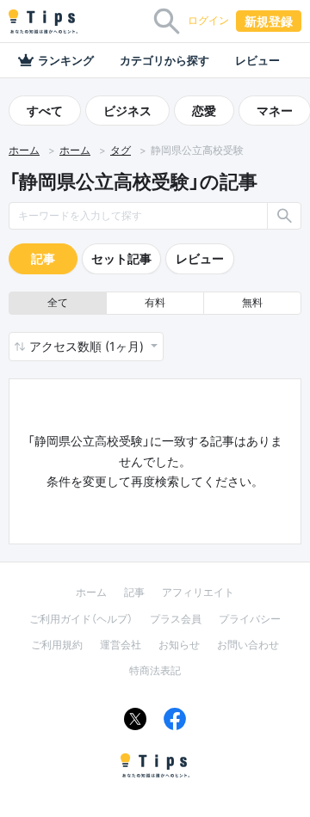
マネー (275, 110)
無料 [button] (252, 302)
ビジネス (127, 110)
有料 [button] (155, 302)
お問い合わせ (248, 644)
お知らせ (179, 644)
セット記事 (121, 258)
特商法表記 (155, 670)
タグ (120, 150)
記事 (43, 258)
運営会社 (120, 644)
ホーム (24, 150)
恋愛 (204, 110)
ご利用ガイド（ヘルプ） (81, 618)
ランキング (66, 60)
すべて (45, 110)
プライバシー (250, 618)
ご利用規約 (57, 644)
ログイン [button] (208, 20)
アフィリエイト (198, 592)
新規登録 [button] (269, 21)
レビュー (257, 60)
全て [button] (57, 302)
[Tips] (43, 21)
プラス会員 (176, 618)
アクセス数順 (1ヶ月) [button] (88, 346)
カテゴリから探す (164, 60)
